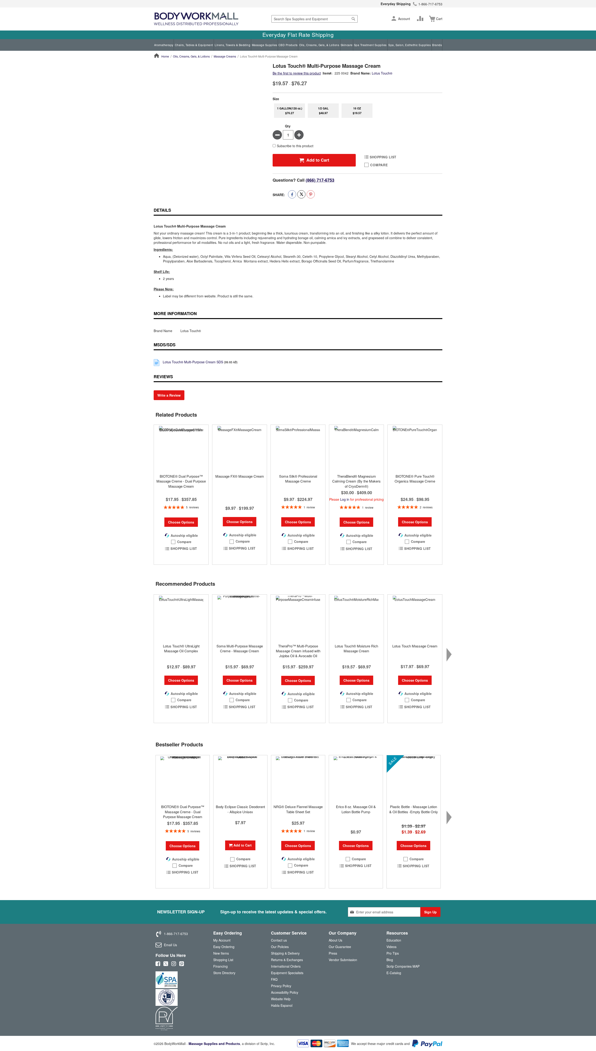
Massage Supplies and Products (214, 1043)
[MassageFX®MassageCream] (239, 448)
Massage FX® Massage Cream (239, 476)
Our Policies (280, 946)
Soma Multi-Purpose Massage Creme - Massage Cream (240, 648)
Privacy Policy (281, 985)
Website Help (281, 999)
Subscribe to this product (295, 145)
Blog (389, 959)
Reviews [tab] (163, 377)
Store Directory (224, 972)
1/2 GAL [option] (323, 110)
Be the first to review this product (297, 73)
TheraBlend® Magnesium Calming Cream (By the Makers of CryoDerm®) (356, 481)
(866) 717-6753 (320, 180)
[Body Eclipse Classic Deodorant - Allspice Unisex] (240, 778)
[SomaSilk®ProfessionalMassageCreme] (298, 448)
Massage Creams (225, 56)
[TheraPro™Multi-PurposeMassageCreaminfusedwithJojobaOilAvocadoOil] (298, 618)
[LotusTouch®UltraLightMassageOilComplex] (181, 618)
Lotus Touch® (382, 73)
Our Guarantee (340, 946)
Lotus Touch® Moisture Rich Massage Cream (356, 648)
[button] (393, 18)
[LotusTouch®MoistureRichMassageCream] (356, 618)
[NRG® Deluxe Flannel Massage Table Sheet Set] (298, 778)
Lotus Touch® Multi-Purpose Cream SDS (193, 362)
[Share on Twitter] (301, 194)
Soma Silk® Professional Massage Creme (298, 478)
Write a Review (169, 395)
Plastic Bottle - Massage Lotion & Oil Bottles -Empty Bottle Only (413, 809)
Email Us (170, 944)
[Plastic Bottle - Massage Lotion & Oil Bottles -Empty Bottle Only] (413, 778)
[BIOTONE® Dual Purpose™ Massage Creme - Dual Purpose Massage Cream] (183, 778)
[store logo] (196, 19)
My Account (221, 940)
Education (393, 940)
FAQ (274, 979)
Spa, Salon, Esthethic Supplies (409, 45)
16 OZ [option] (357, 110)
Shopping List (223, 959)
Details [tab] (162, 210)
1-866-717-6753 (430, 4)
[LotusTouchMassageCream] (415, 618)
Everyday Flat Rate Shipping (298, 34)
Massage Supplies (264, 45)
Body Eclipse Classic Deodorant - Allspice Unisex (240, 809)
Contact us (279, 940)
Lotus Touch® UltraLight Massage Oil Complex (181, 648)
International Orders (286, 966)
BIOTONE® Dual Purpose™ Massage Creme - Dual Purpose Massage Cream (181, 481)
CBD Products (288, 45)
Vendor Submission (343, 959)
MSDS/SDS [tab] (165, 345)
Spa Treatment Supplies (370, 45)
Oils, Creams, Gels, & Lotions (319, 45)
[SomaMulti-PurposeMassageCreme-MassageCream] (239, 618)
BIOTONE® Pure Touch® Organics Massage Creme (415, 478)
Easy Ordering (223, 946)
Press (333, 953)
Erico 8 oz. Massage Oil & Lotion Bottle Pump (356, 809)
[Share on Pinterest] (311, 194)
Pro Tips (392, 953)
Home (165, 56)
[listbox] (357, 110)
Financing (220, 966)
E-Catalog (393, 973)
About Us (335, 940)
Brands (437, 45)
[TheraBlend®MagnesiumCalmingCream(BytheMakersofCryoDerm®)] (356, 448)
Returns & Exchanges (287, 959)
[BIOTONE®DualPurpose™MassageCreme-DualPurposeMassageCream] (181, 448)
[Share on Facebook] (292, 194)
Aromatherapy (163, 45)
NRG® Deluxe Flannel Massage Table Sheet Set (298, 809)
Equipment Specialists (287, 972)
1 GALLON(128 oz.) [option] (289, 110)
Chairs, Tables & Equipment (194, 45)
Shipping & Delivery (285, 953)
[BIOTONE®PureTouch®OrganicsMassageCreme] (415, 448)
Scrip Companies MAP (403, 966)
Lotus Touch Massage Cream (414, 645)
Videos (391, 946)
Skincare (347, 45)
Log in (344, 499)
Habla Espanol (281, 1005)
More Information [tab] (175, 313)
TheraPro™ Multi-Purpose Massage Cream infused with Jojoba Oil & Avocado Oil (298, 650)
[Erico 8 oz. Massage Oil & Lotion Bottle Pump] (356, 778)
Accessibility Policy (284, 992)
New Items (221, 953)
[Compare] (421, 18)
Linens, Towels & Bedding (232, 45)
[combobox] (314, 19)
